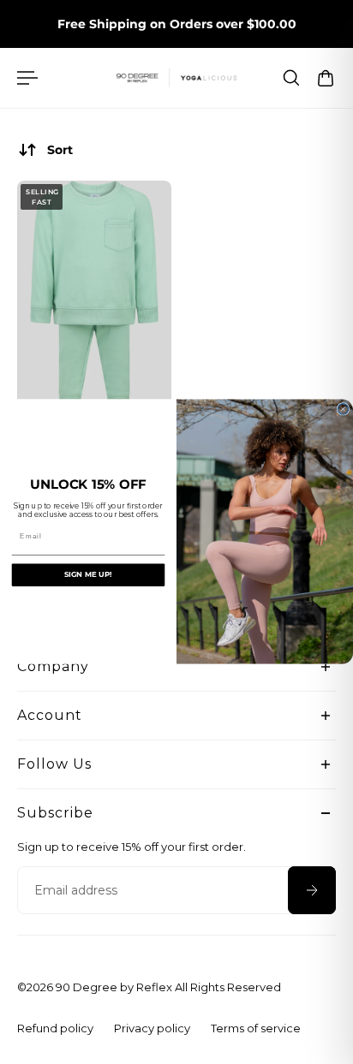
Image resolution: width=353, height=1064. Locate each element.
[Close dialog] (343, 409)
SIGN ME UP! (88, 575)
